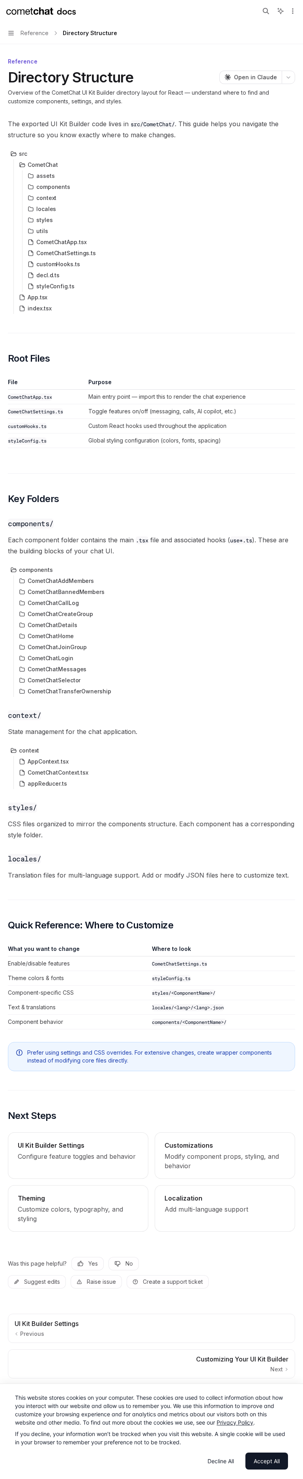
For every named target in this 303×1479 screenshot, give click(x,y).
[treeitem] (151, 153)
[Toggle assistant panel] (280, 11)
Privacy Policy (235, 1422)
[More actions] (293, 11)
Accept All (267, 1461)
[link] (78, 1155)
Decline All (221, 1461)
